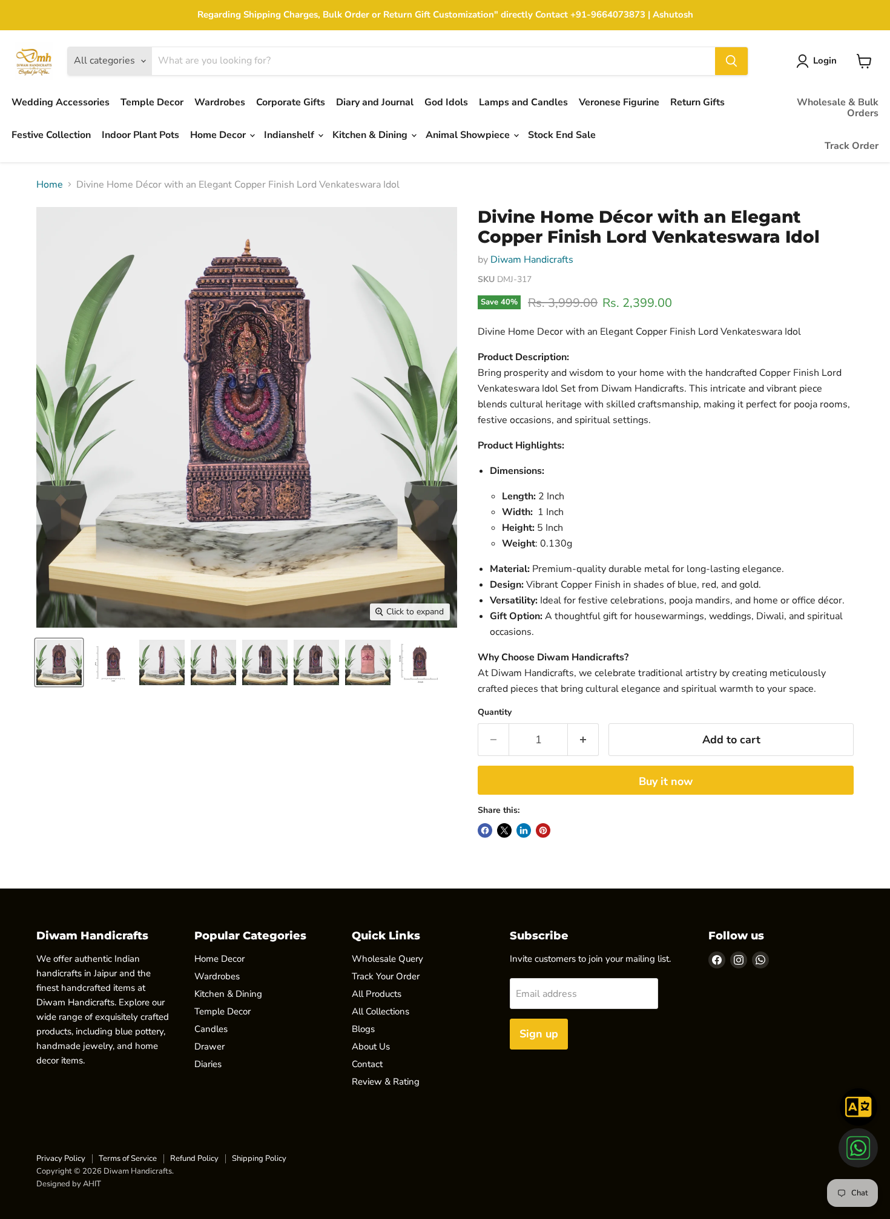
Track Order (851, 146)
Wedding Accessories (61, 102)
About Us (371, 1046)
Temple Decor (151, 102)
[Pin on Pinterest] (543, 830)
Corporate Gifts (290, 102)
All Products (376, 994)
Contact (367, 1064)
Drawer (209, 1046)
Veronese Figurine (619, 102)
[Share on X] (504, 830)
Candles (211, 1029)
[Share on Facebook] (485, 830)
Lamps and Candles (523, 102)
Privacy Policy (60, 1158)
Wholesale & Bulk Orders (837, 108)
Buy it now (666, 781)
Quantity (495, 712)
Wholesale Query (387, 959)
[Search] (731, 61)
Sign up (538, 1034)
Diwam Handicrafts (531, 259)
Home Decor (219, 135)
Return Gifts (697, 102)
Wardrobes (219, 102)
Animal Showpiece (469, 135)
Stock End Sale (562, 135)
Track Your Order (386, 976)
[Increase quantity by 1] (583, 740)
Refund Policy (194, 1158)
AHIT (92, 1183)
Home (49, 184)
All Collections (380, 1011)
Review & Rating (386, 1082)
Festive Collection (51, 135)
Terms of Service (128, 1158)
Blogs (363, 1029)
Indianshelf (290, 135)
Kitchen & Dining (371, 135)
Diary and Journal (375, 102)
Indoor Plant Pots (140, 135)
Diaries (208, 1064)
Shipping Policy (259, 1158)
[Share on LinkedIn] (523, 830)
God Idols (446, 102)
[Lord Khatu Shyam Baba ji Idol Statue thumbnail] (59, 662)
